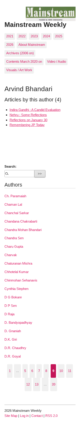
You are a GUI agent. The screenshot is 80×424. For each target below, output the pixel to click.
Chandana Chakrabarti (20, 221)
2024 (46, 36)
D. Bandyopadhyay (18, 322)
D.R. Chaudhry (15, 348)
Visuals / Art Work (19, 70)
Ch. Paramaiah (15, 196)
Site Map (10, 416)
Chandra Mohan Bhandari (23, 230)
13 (36, 384)
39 (53, 384)
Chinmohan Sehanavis (20, 280)
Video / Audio (56, 61)
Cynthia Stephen (16, 289)
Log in (24, 416)
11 (69, 371)
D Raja (9, 314)
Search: (10, 166)
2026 (9, 44)
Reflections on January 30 (28, 120)
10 (61, 371)
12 (28, 384)
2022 (22, 36)
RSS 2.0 (51, 416)
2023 (34, 36)
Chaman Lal (13, 204)
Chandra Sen (14, 238)
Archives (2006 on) (20, 53)
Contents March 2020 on (24, 61)
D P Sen (10, 305)
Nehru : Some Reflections (28, 115)
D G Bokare (13, 297)
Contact (37, 416)
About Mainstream (31, 44)
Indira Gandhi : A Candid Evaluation (35, 110)
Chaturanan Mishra (18, 263)
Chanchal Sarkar (16, 213)
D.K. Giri (10, 339)
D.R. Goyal (12, 356)
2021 (9, 36)
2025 (58, 36)
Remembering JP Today (27, 125)
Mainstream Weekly (35, 24)
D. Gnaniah (12, 331)
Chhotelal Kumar (16, 272)
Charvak (10, 255)
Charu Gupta (13, 246)
